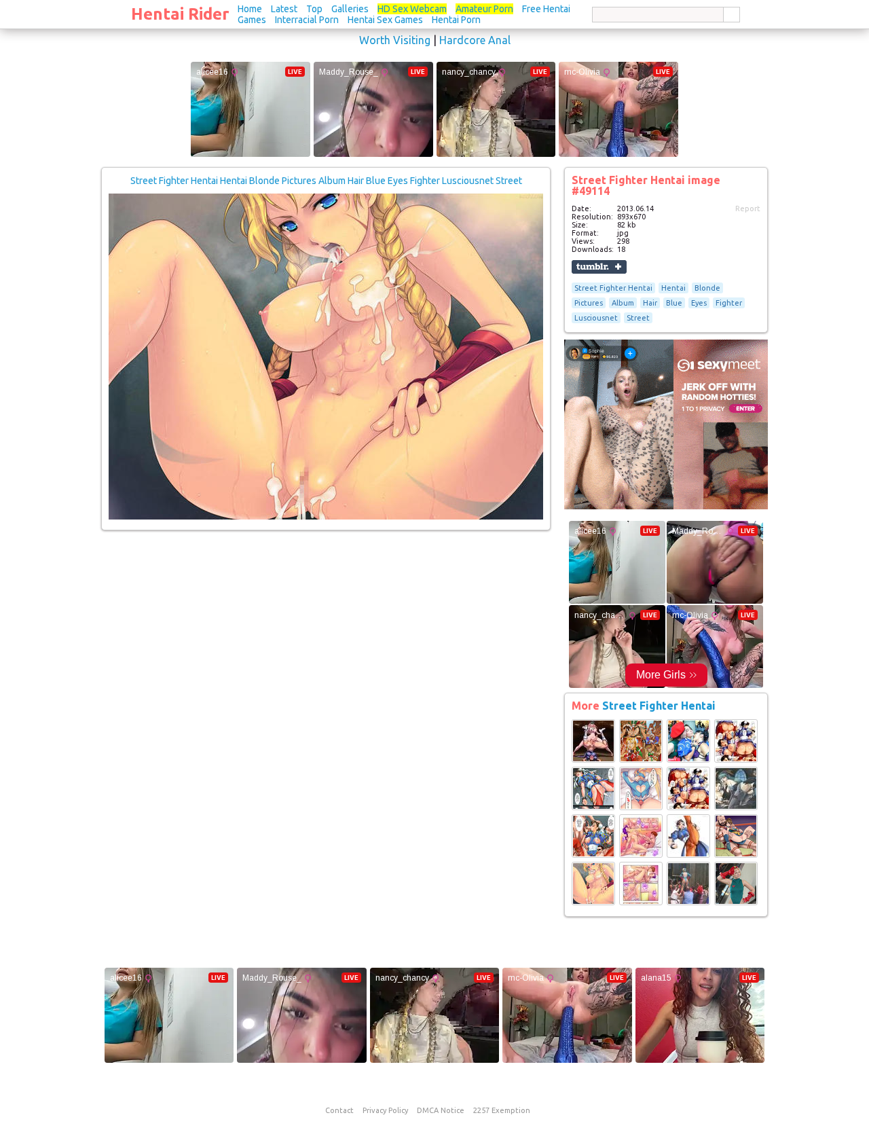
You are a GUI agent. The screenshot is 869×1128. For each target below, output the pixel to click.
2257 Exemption (501, 1110)
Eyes (699, 303)
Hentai (673, 288)
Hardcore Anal (475, 40)
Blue (674, 303)
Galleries (350, 8)
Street (638, 318)
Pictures (588, 303)
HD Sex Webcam (412, 8)
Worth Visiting (394, 40)
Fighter (729, 303)
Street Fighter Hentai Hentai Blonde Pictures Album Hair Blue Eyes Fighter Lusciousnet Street (326, 180)
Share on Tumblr (599, 267)
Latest (284, 8)
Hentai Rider (180, 14)
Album (623, 303)
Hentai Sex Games (385, 19)
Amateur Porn (484, 8)
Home (250, 8)
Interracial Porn (307, 19)
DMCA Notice (440, 1110)
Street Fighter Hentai (613, 288)
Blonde (707, 288)
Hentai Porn (456, 19)
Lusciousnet (596, 318)
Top (314, 8)
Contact (339, 1110)
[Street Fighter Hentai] (593, 760)
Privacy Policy (385, 1110)
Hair (650, 303)
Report (747, 208)
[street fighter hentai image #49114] (326, 517)
